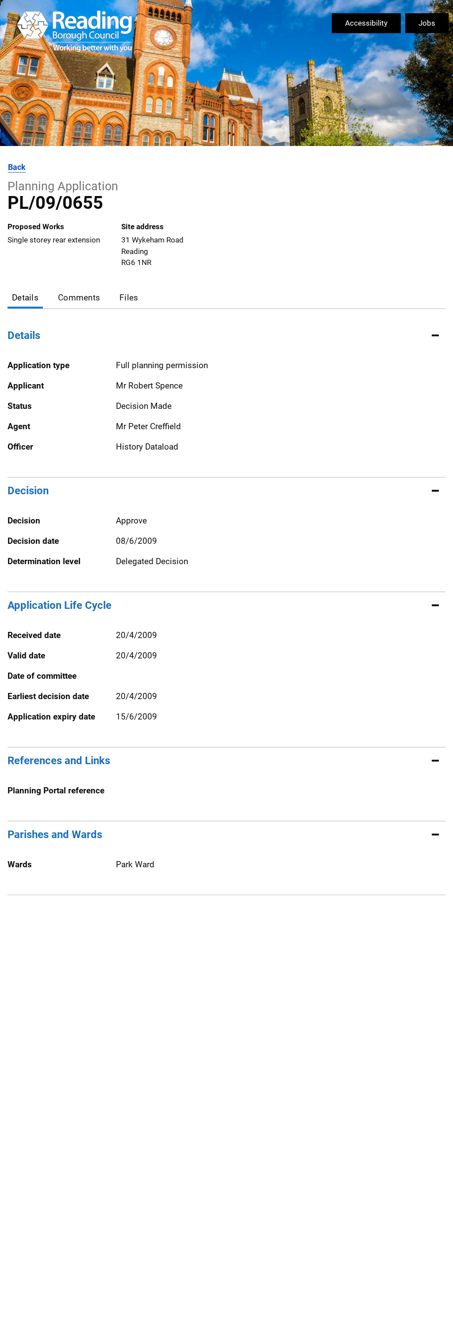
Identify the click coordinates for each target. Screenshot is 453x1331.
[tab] (25, 298)
